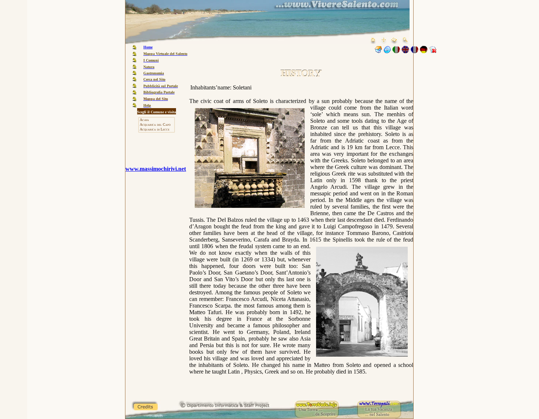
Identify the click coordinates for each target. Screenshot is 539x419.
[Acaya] (156, 120)
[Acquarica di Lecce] (156, 129)
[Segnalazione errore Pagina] (432, 51)
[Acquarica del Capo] (156, 124)
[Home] (378, 51)
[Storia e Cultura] (387, 51)
